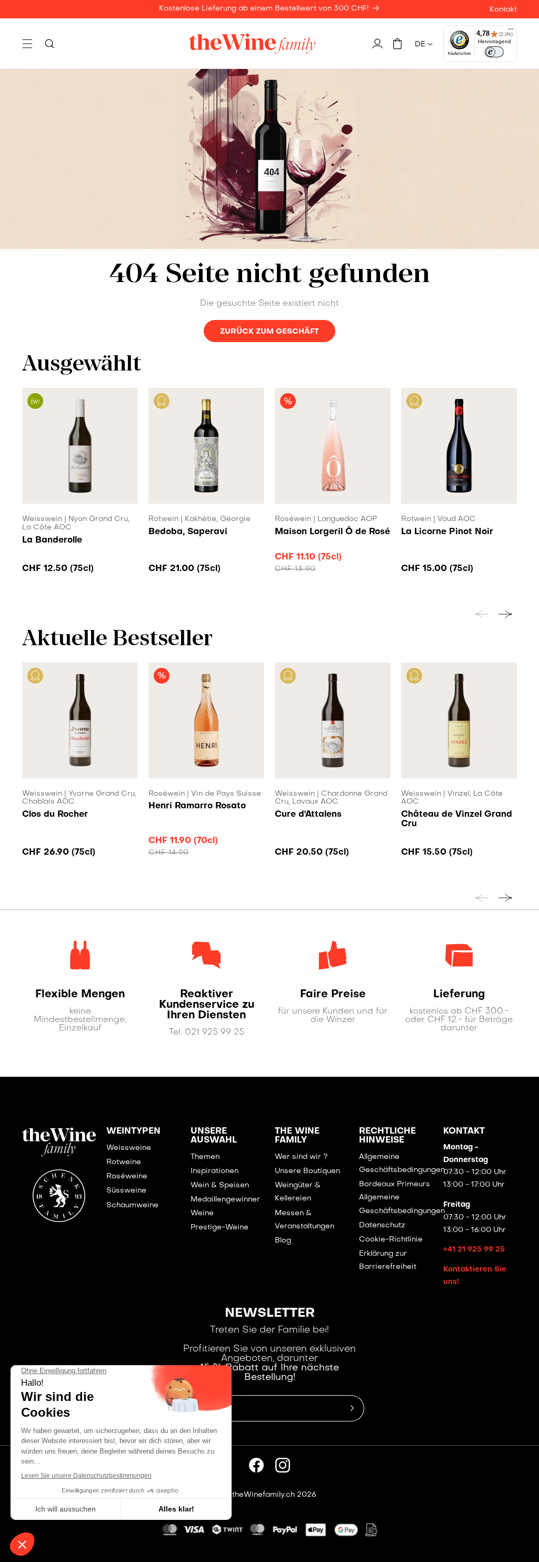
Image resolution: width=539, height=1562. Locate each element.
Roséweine (126, 1176)
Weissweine (128, 1148)
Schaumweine (132, 1205)
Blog (283, 1240)
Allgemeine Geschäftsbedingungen (402, 1164)
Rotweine (123, 1162)
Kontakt (503, 9)
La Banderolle (52, 540)
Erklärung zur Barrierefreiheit (387, 1260)
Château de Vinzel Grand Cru (456, 819)
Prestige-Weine (219, 1227)
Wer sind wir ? (301, 1157)
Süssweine (126, 1190)
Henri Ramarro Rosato (197, 806)
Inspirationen (214, 1171)
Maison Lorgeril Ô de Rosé (332, 532)
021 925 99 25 (214, 1032)
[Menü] (510, 31)
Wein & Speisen (220, 1185)
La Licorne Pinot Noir (447, 532)
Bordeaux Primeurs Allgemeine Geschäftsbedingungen (402, 1197)
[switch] (494, 52)
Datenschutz (382, 1225)
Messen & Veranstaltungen (304, 1220)
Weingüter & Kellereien (298, 1192)
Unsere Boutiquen (307, 1171)
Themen (205, 1157)
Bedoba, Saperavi (187, 532)
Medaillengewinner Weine (225, 1206)
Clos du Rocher (55, 814)
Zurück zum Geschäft (269, 331)
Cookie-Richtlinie (391, 1239)
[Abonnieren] (352, 1408)
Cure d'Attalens (308, 814)
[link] (80, 994)
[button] (27, 43)
